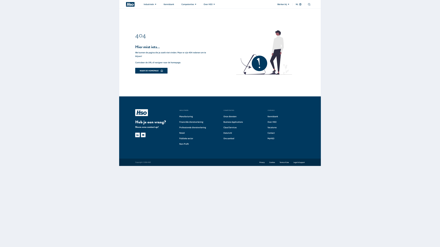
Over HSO (272, 122)
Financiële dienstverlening (191, 122)
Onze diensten (229, 116)
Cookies (272, 162)
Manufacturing (186, 116)
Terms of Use (284, 162)
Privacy (262, 162)
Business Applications (233, 122)
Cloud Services (230, 127)
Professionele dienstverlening (192, 127)
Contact (271, 133)
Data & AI (227, 133)
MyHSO (271, 138)
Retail (182, 133)
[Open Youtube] (143, 135)
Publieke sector (186, 138)
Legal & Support (299, 162)
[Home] (130, 4)
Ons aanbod (228, 138)
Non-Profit (184, 144)
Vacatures (272, 127)
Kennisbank (273, 116)
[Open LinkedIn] (137, 135)
